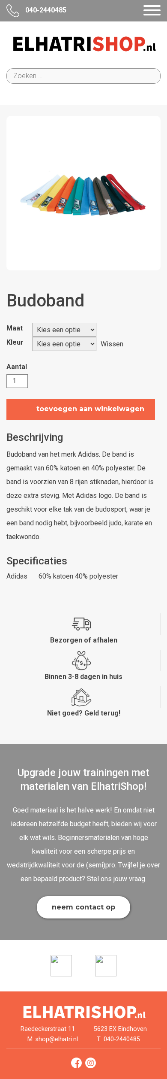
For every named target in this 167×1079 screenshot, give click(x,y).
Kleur (15, 342)
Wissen (112, 344)
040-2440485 (45, 10)
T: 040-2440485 (118, 1039)
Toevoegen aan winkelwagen (90, 409)
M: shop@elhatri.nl (52, 1039)
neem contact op (83, 907)
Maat (14, 328)
